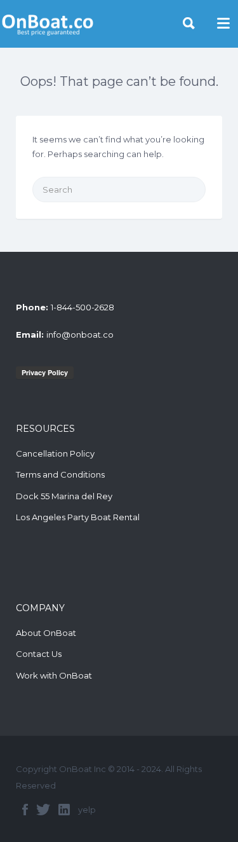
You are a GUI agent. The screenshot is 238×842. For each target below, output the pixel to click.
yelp (87, 809)
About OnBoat (46, 633)
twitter (43, 809)
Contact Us (39, 654)
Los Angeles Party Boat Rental (78, 517)
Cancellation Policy (55, 453)
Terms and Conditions (60, 474)
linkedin (64, 809)
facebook (25, 809)
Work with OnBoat (54, 675)
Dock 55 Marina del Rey (64, 496)
